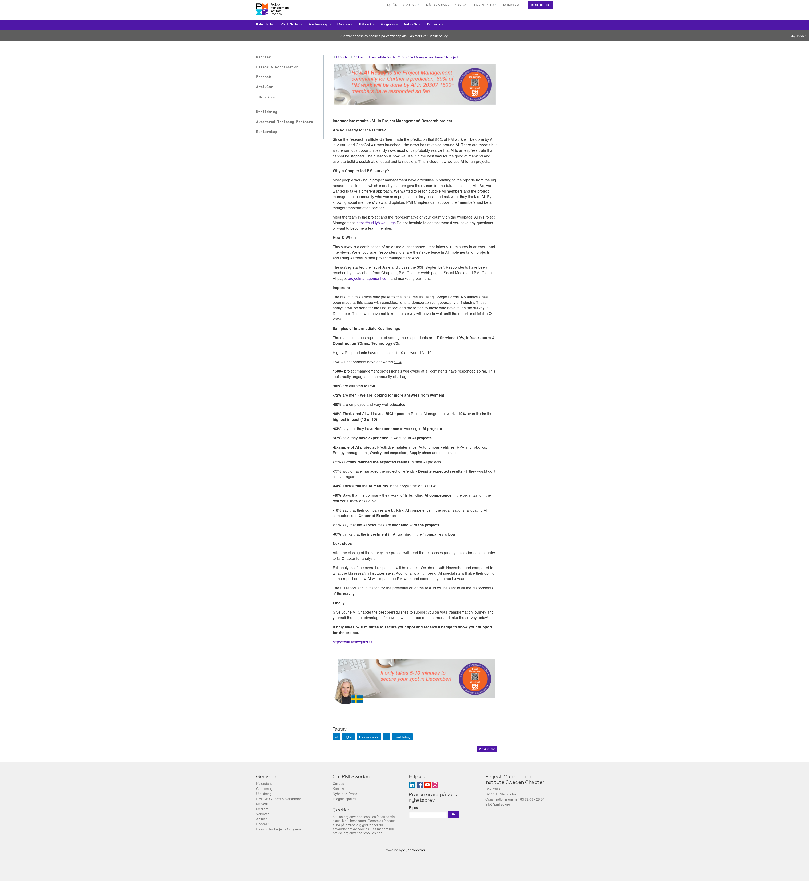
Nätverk (365, 24)
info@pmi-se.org (497, 804)
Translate (514, 5)
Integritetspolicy (344, 798)
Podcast (263, 77)
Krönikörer (267, 97)
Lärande (343, 24)
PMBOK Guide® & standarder (278, 798)
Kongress (388, 24)
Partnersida (484, 5)
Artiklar (264, 87)
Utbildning (266, 112)
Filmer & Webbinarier (277, 67)
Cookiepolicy (437, 36)
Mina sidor (540, 5)
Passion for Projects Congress (278, 829)
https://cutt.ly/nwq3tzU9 (352, 641)
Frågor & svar (437, 5)
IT (387, 737)
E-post (414, 807)
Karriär (263, 57)
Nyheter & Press (345, 793)
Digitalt (348, 737)
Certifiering (290, 24)
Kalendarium (266, 24)
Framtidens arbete (368, 737)
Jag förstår (798, 36)
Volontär (411, 24)
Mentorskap (266, 132)
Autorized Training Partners (284, 122)
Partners (434, 24)
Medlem (262, 808)
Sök (394, 5)
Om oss (409, 5)
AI (336, 737)
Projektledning (402, 737)
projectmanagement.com (369, 278)
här (379, 832)
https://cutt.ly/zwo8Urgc (376, 222)
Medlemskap (318, 24)
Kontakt (461, 5)
